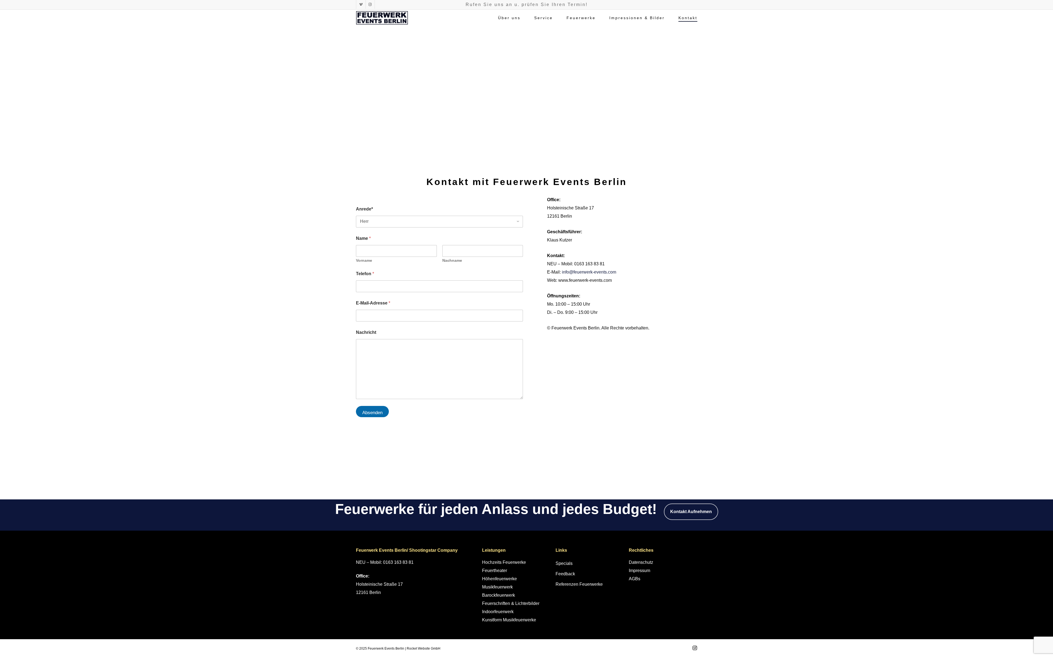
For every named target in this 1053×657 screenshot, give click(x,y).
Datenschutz (641, 562)
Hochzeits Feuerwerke (504, 562)
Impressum (639, 570)
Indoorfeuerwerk (498, 611)
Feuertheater (494, 570)
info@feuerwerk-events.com (589, 272)
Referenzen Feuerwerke (579, 584)
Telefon (365, 273)
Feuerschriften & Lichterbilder (510, 603)
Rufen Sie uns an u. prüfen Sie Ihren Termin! (527, 4)
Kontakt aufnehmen (691, 511)
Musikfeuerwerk (497, 587)
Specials (564, 563)
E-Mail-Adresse (373, 303)
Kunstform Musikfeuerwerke (509, 620)
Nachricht (366, 332)
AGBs (634, 578)
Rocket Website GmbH (423, 648)
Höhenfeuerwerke (499, 578)
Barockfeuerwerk (498, 595)
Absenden (372, 412)
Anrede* (364, 209)
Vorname (364, 260)
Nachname (452, 260)
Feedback (565, 573)
